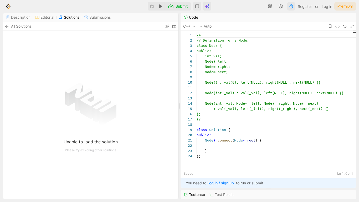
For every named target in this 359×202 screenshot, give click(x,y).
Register (305, 6)
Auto (208, 26)
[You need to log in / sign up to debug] (152, 6)
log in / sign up (221, 183)
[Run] (160, 6)
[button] (197, 6)
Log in (327, 6)
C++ (187, 26)
